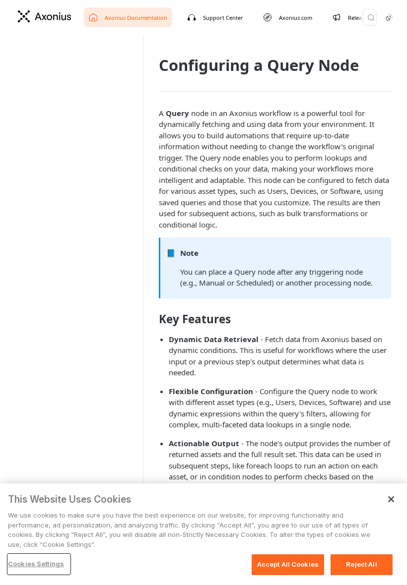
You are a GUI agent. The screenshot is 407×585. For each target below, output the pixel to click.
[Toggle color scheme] (389, 17)
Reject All (361, 564)
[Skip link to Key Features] (152, 319)
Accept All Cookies (288, 564)
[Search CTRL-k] (369, 17)
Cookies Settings (36, 564)
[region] (203, 534)
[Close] (391, 499)
